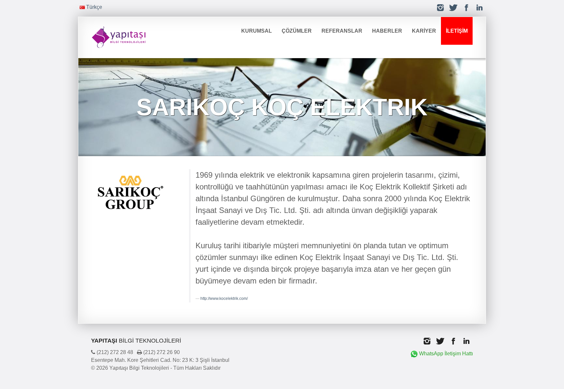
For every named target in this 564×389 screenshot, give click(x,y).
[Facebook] (466, 7)
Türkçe (93, 7)
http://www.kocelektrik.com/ (224, 298)
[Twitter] (453, 7)
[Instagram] (440, 7)
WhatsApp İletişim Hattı (446, 353)
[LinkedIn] (479, 7)
